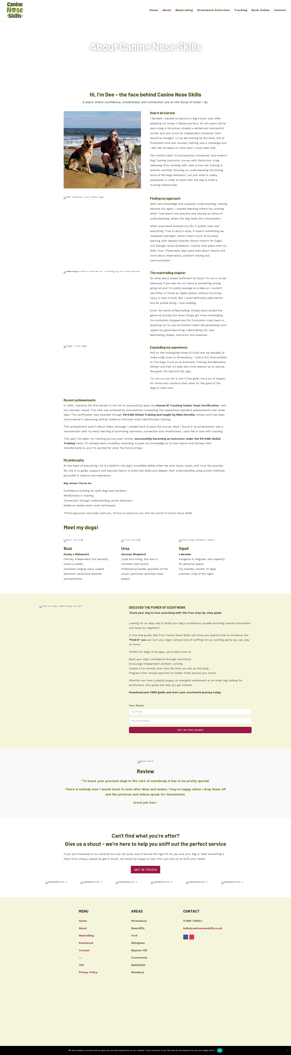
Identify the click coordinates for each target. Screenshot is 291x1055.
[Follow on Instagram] (191, 937)
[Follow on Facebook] (185, 937)
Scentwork (86, 942)
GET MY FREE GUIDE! (190, 729)
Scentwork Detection (213, 10)
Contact (280, 10)
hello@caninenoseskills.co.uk (202, 928)
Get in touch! (145, 869)
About (166, 10)
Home (154, 10)
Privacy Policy (88, 972)
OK (219, 1050)
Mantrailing (184, 10)
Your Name (136, 705)
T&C (81, 965)
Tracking (240, 10)
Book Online (261, 10)
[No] (287, 1050)
